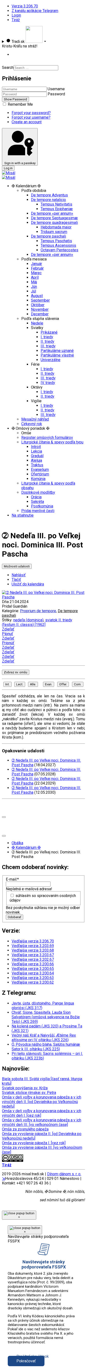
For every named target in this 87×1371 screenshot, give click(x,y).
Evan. (48, 684)
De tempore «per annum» (52, 213)
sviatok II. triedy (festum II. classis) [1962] (37, 622)
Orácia (36, 497)
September (40, 300)
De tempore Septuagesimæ (54, 218)
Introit (36, 446)
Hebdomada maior (56, 227)
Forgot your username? (31, 117)
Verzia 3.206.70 (25, 6)
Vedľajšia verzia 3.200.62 (33, 982)
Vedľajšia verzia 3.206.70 (33, 941)
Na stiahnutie (23, 515)
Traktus (37, 465)
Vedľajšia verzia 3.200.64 (33, 973)
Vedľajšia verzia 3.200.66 (33, 964)
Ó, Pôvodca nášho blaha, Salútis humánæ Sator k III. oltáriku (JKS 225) (46, 1046)
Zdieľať (8, 629)
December (40, 314)
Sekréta (37, 501)
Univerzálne (50, 359)
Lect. (19, 684)
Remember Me (20, 104)
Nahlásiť (19, 575)
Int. (7, 684)
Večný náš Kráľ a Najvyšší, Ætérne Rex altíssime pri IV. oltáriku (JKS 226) (44, 1037)
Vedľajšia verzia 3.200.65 (33, 968)
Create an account (27, 122)
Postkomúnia (42, 506)
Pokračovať (26, 1361)
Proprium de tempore (38, 611)
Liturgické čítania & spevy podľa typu (52, 442)
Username (56, 89)
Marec (36, 273)
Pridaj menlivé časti (37, 510)
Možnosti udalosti (17, 566)
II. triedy (47, 341)
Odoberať (14, 917)
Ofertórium (40, 474)
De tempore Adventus (49, 195)
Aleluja (36, 460)
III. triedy (48, 346)
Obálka (17, 843)
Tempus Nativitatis (56, 204)
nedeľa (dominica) (28, 620)
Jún (34, 286)
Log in (8, 168)
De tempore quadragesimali (54, 222)
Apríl (35, 277)
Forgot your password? (31, 112)
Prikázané (49, 332)
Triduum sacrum (54, 231)
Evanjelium (40, 469)
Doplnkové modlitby (38, 492)
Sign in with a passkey (20, 163)
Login (16, 15)
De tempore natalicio (48, 199)
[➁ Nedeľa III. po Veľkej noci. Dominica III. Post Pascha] (43, 597)
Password (56, 94)
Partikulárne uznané (57, 350)
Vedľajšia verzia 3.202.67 (33, 959)
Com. (77, 684)
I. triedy (47, 337)
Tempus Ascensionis (58, 245)
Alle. (33, 684)
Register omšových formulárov (47, 437)
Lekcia (36, 451)
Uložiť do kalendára (28, 584)
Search (8, 67)
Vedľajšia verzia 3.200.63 (33, 977)
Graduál (37, 456)
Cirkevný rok (31, 424)
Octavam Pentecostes (59, 250)
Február (37, 268)
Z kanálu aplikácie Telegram (35, 10)
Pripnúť (8, 643)
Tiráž (16, 20)
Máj (34, 282)
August (37, 295)
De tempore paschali (48, 236)
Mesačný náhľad (35, 419)
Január (36, 263)
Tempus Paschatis (56, 241)
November (40, 309)
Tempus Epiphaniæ (57, 209)
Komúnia (38, 478)
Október (37, 305)
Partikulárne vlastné (57, 355)
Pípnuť (7, 633)
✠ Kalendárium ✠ (26, 847)
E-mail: (12, 879)
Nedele (37, 323)
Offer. (63, 684)
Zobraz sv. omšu (15, 672)
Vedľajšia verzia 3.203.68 (33, 950)
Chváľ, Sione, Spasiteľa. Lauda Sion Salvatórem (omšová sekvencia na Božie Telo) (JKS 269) (46, 1017)
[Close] (4, 817)
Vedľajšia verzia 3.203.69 (33, 945)
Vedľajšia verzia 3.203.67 (33, 955)
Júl (33, 291)
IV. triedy (48, 382)
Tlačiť (16, 579)
